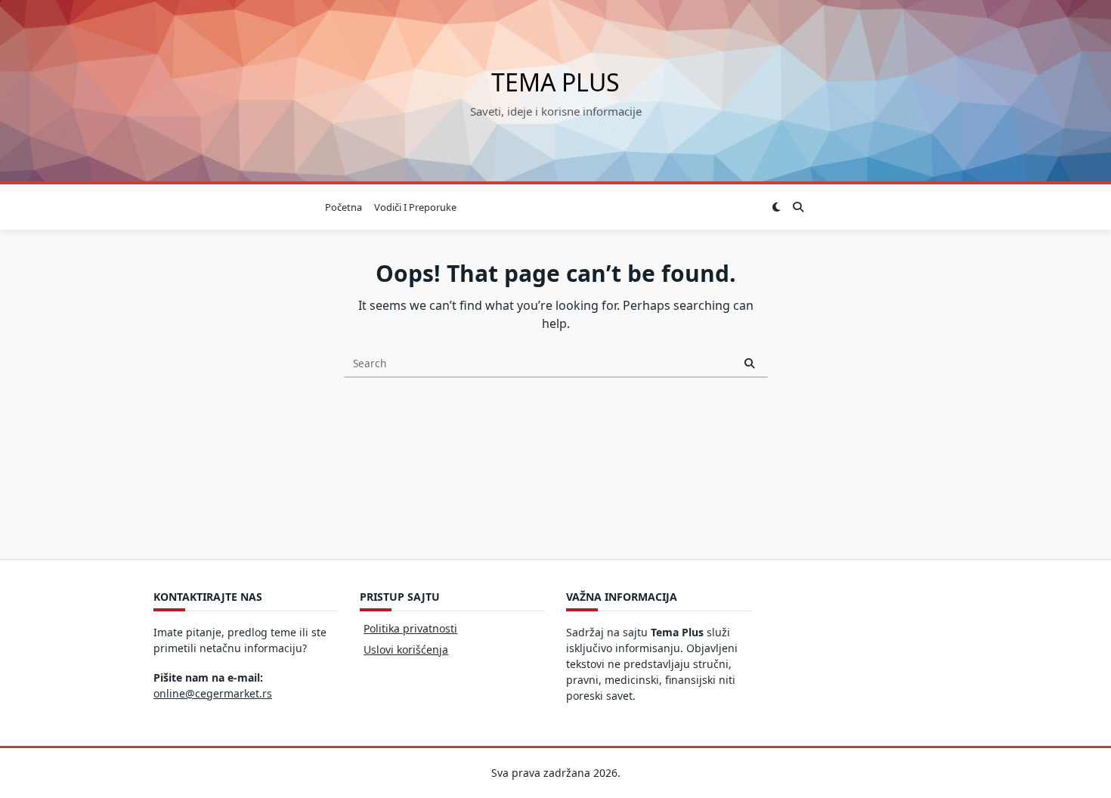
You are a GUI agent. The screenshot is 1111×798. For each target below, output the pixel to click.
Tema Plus (555, 82)
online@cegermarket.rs (212, 693)
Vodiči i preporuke (415, 207)
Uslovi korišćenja (406, 649)
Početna (343, 207)
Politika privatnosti (410, 628)
